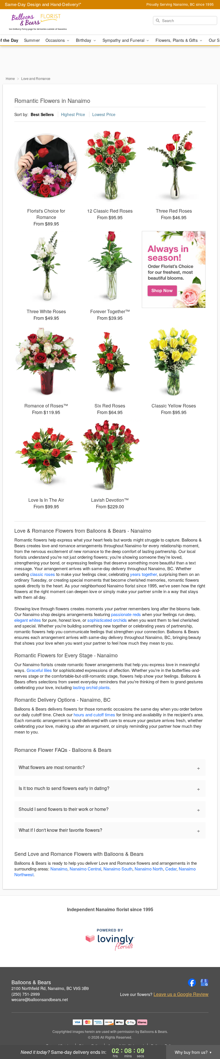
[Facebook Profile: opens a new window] (192, 982)
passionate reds (126, 614)
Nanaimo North (149, 869)
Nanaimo (58, 869)
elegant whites (27, 620)
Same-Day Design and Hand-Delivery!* (43, 4)
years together (143, 574)
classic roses (42, 574)
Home (10, 78)
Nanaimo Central (85, 869)
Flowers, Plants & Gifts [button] (177, 40)
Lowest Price (103, 114)
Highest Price (73, 114)
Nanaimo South (117, 869)
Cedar (170, 869)
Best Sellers (42, 114)
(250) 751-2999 (25, 994)
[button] (205, 1034)
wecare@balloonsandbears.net (39, 999)
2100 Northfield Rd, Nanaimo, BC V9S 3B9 (50, 988)
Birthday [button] (84, 40)
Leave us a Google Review (181, 994)
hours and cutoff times (94, 714)
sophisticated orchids (107, 620)
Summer (32, 40)
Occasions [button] (56, 40)
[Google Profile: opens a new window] (205, 982)
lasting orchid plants (91, 687)
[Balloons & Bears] (38, 22)
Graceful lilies (39, 670)
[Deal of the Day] (174, 269)
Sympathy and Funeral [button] (124, 40)
